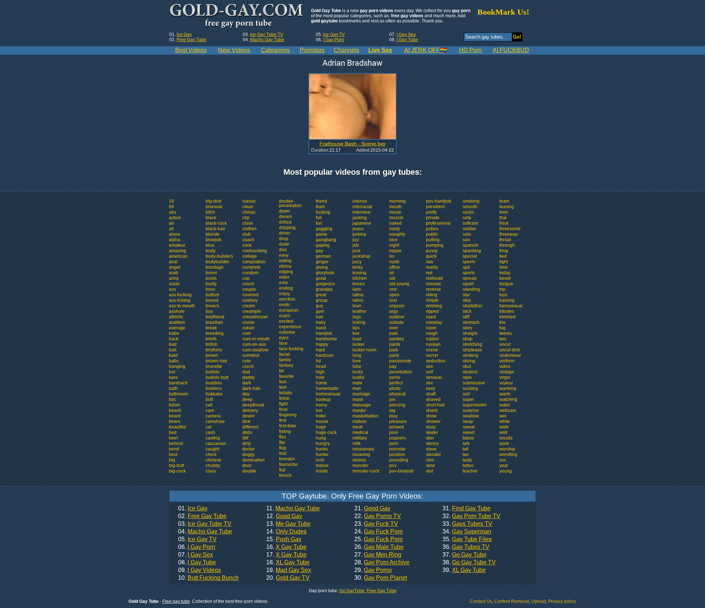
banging (177, 366)
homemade (327, 388)
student (470, 372)
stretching (472, 344)
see (429, 366)
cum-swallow (255, 350)
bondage (215, 267)
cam (210, 410)
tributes (506, 311)
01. (192, 508)
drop (283, 238)
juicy (357, 262)
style (467, 377)
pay (393, 366)
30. (380, 578)
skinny (432, 443)
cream (248, 306)
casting (213, 438)
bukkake (214, 394)
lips (355, 328)
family (285, 360)
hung (321, 438)
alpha (174, 240)
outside (396, 322)
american (178, 256)
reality (432, 267)
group (322, 300)
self (429, 372)
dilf (245, 438)
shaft (430, 394)
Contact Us (481, 601)
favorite (286, 376)
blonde (213, 234)
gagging (324, 229)
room (431, 328)
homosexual (328, 394)
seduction (435, 361)
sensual (434, 377)
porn (393, 443)
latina (358, 295)
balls (173, 361)
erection (287, 299)
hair (319, 317)
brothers (214, 350)
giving (322, 267)
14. (286, 532)
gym (320, 311)
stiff (466, 317)
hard (320, 350)
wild (503, 432)
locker (358, 344)
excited (286, 321)
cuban (248, 328)
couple (249, 289)
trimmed (507, 317)
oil (391, 273)
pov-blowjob (401, 471)
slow (430, 465)
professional (438, 223)
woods (506, 438)
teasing (506, 207)
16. (286, 547)
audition (177, 322)
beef (173, 438)
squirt (468, 284)
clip (245, 218)
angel (174, 267)
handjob (324, 333)
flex (282, 437)
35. (467, 539)
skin (430, 438)
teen (503, 212)
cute (246, 361)
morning (397, 201)
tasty (467, 460)
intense (359, 201)
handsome (326, 339)
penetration (400, 372)
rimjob (432, 300)
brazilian (214, 322)
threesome (510, 229)
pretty (431, 212)
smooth (470, 207)
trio (502, 322)
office (394, 267)
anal (173, 262)
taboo (468, 438)
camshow (215, 421)
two (502, 339)
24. (378, 532)
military (359, 438)
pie (392, 399)
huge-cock (326, 432)
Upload (538, 601)
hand (321, 328)
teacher (470, 471)
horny (321, 405)
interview (361, 212)
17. (286, 555)
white (504, 421)
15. (283, 539)
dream (285, 216)
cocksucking (254, 251)
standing (471, 289)
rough (432, 333)
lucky (357, 372)
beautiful (177, 427)
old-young (399, 284)
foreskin (287, 459)
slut (429, 471)
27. (377, 555)
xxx (502, 460)
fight (283, 404)
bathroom (178, 394)
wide (504, 427)
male (357, 383)
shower (433, 421)
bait (172, 350)
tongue (506, 284)
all (171, 229)
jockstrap (361, 256)
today (504, 273)
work (504, 443)
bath (173, 388)
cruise (248, 322)
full (319, 218)
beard (175, 416)
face (283, 343)
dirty (246, 443)
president (435, 207)
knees (358, 284)
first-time (287, 426)
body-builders (219, 256)
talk (466, 443)
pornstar (397, 449)
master (359, 410)
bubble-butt (217, 377)
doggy (248, 454)
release (433, 284)
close (247, 223)
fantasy (286, 365)
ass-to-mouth (182, 306)
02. (202, 516)
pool (393, 432)
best (173, 454)
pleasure (398, 421)
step (467, 300)
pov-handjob (438, 201)
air (171, 223)
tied (503, 256)
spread (470, 278)
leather (359, 311)
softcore (470, 223)
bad (173, 344)
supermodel (475, 405)
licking (358, 322)
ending (286, 288)
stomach (471, 322)
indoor (322, 465)
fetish (284, 398)
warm (504, 394)
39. (464, 570)
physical (397, 394)
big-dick (213, 201)
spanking (472, 251)
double (249, 471)
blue (210, 245)
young (505, 471)
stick (467, 311)
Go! (517, 37)
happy (322, 344)
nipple (395, 251)
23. (376, 524)
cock (247, 245)
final (283, 409)
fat (281, 371)
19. (288, 570)
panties (396, 339)
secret (432, 355)
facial (284, 354)
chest (211, 454)
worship (507, 449)
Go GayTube (352, 590)
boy (209, 311)
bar (172, 372)
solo (467, 234)
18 (171, 201)
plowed (396, 427)
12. (284, 516)
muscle (396, 218)
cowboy (250, 300)
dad (246, 372)
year (503, 465)
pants (394, 344)
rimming (434, 306)
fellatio (285, 393)
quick (431, 256)
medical (360, 432)
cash (210, 432)
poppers (397, 438)
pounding (398, 460)
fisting (285, 431)
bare (173, 377)
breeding (215, 333)
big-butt (176, 465)
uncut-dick (509, 350)
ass (172, 289)
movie (395, 212)
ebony (285, 266)
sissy (431, 427)
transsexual (511, 306)
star (466, 295)
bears (174, 421)
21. (372, 508)
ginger (322, 262)
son (466, 240)
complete (251, 267)
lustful (358, 377)
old (392, 278)
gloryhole (325, 273)
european (289, 310)
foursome (288, 464)
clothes (249, 229)
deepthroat (253, 405)
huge (321, 427)
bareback (178, 383)
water (504, 405)
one (393, 289)
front (320, 207)
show (431, 416)
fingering (288, 415)
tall (466, 449)
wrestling (508, 454)
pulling (433, 240)
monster (360, 465)
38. (469, 562)
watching (508, 399)
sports (469, 273)
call (209, 405)
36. (465, 547)
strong (469, 361)
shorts (432, 410)
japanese (361, 223)
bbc (172, 399)
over (393, 328)
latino (358, 300)
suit (466, 394)
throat (505, 240)
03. (204, 524)
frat (282, 470)
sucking (470, 388)
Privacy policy (561, 601)
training (506, 300)
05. (197, 539)
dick (246, 421)
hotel (321, 416)
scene (432, 350)
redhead (434, 278)
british (212, 344)
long (356, 355)
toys (503, 295)
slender (433, 454)
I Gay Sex (406, 34)
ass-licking (179, 300)
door (247, 465)
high (320, 372)
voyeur (506, 383)
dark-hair (251, 388)
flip (282, 442)
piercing (397, 405)
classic (249, 201)
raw (429, 262)
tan (466, 454)
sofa (467, 218)
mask (357, 399)
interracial (362, 207)
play (393, 416)
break (211, 328)
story (467, 328)
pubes (432, 229)
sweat (468, 427)
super (468, 399)
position (397, 454)
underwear (510, 355)
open (394, 295)
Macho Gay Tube (267, 39)
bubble (213, 372)
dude (284, 244)
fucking (323, 212)
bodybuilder (217, 262)
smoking (471, 201)
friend (321, 201)
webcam (507, 410)
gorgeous (325, 284)
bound (212, 300)
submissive (474, 383)
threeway (508, 234)
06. (196, 547)
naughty (397, 234)
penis (394, 377)
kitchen (359, 278)
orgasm (396, 306)
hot (319, 410)
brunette (214, 366)
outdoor (397, 317)
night (394, 245)
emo (283, 283)
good (321, 278)
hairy (321, 322)
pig (392, 410)
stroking (470, 355)
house (322, 421)
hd (318, 361)
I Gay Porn (333, 39)
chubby (213, 465)
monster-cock (365, 471)
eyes (284, 338)
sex (429, 383)
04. (205, 532)
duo (283, 249)
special (470, 256)
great (321, 295)
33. (467, 524)
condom (250, 273)
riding (431, 295)
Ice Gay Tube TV (266, 34)
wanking (507, 388)
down (284, 211)
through (507, 245)
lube (356, 366)
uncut (504, 344)
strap (468, 339)
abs (172, 212)
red (429, 273)
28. (381, 562)
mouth (395, 207)
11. (293, 508)
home (321, 383)
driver (284, 233)
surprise (471, 410)
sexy (430, 388)
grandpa (324, 289)
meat (357, 427)
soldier (469, 229)
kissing (359, 273)
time (503, 267)
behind (176, 443)
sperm (469, 262)
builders (214, 388)
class (211, 471)
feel (282, 382)
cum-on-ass (254, 344)
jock (356, 251)
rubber (432, 339)
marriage (361, 394)
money (359, 460)
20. (288, 578)
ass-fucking (180, 295)
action (175, 218)
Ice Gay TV (334, 34)
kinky (357, 267)
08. (197, 562)
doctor (248, 449)
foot (282, 453)
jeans (358, 229)
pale (393, 333)
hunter (322, 454)
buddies (214, 383)
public (432, 234)
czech (248, 366)
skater (432, 432)
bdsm (174, 405)
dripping (287, 227)
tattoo (468, 465)
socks (468, 212)
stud (467, 366)
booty (211, 284)
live (355, 333)
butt (209, 399)
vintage (506, 372)
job (355, 245)
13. (288, 524)
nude (394, 262)
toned (505, 278)
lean (356, 306)
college (249, 256)
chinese (213, 460)
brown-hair (216, 361)
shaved (433, 399)
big (172, 460)
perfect (396, 383)
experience (290, 327)
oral (393, 300)
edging (286, 271)
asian (174, 284)
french (285, 475)
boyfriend (215, 317)
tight (503, 262)
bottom (212, 295)
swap (468, 421)
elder (284, 277)
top (502, 289)
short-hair (435, 405)
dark (246, 383)
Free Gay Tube (191, 39)
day (246, 394)
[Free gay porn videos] (237, 16)
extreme (287, 332)
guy (319, 306)
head (321, 366)
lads (356, 289)
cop (246, 278)
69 (171, 207)
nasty (394, 229)
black (211, 218)
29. (373, 570)
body (211, 251)
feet (282, 387)
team (504, 201)
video (504, 366)
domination (253, 460)
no (391, 256)
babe (174, 333)
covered (250, 295)
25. (378, 539)
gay (319, 251)
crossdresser (255, 317)
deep (247, 399)
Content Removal (511, 601)
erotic (284, 305)
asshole (177, 311)
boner (211, 273)
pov (393, 465)
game (321, 234)
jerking (359, 234)
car (209, 427)
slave (431, 449)
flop (282, 448)
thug (503, 251)
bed (173, 432)
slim (430, 460)
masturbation (365, 416)
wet (502, 416)
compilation (253, 262)
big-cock (177, 471)
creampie (251, 311)
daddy (248, 377)
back (173, 339)
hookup (323, 399)
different (250, 427)
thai (503, 218)
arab (173, 273)
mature (359, 421)
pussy (432, 251)
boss (210, 289)
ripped (432, 311)
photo (395, 388)
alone (174, 234)
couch (248, 284)
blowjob (213, 240)
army (174, 278)
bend (174, 449)
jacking (359, 218)
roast (431, 317)
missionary (363, 449)
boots (211, 278)
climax (248, 212)
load (356, 339)
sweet (468, 432)
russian (433, 344)
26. (379, 547)
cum (246, 333)
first (282, 420)
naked (395, 223)
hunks (322, 449)
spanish (470, 245)
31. (466, 508)
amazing (177, 251)
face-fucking (291, 349)
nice (393, 240)
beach (175, 410)
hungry (323, 443)
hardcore (325, 355)
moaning (361, 454)
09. (199, 570)
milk (356, 443)
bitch (210, 212)
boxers (212, 306)
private (433, 218)
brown (212, 355)
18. (288, 562)
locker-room (364, 350)
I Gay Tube (407, 39)
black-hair (215, 229)
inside (322, 471)
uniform (506, 361)
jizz (355, 240)
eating (285, 260)
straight (470, 333)
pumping (435, 245)
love (356, 361)
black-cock (216, 223)
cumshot (250, 355)
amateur (177, 245)
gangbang (326, 240)
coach (248, 240)
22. (377, 516)
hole (320, 377)
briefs (211, 339)
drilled (285, 222)
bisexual (214, 207)
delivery (250, 410)
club (246, 234)
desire (248, 416)
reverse (433, 289)
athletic (176, 317)
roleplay (434, 322)
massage (361, 405)
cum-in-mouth (256, 339)
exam (284, 316)
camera (213, 416)
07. (195, 555)
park (393, 350)
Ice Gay (184, 34)
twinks (505, 333)
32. (471, 516)
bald (173, 355)
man (356, 388)
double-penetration (290, 203)
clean (247, 207)
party (394, 355)
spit (466, 267)
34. (466, 532)
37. (464, 555)
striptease (472, 350)
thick (504, 223)
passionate (400, 361)
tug (502, 328)
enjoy (284, 294)
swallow (471, 416)
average (177, 328)
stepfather (472, 306)
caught (212, 449)
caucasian (216, 443)
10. (208, 578)
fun (319, 223)
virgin (504, 377)
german (323, 256)
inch (320, 460)
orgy (393, 311)
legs (356, 317)
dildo (247, 432)
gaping (323, 245)
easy (284, 255)
